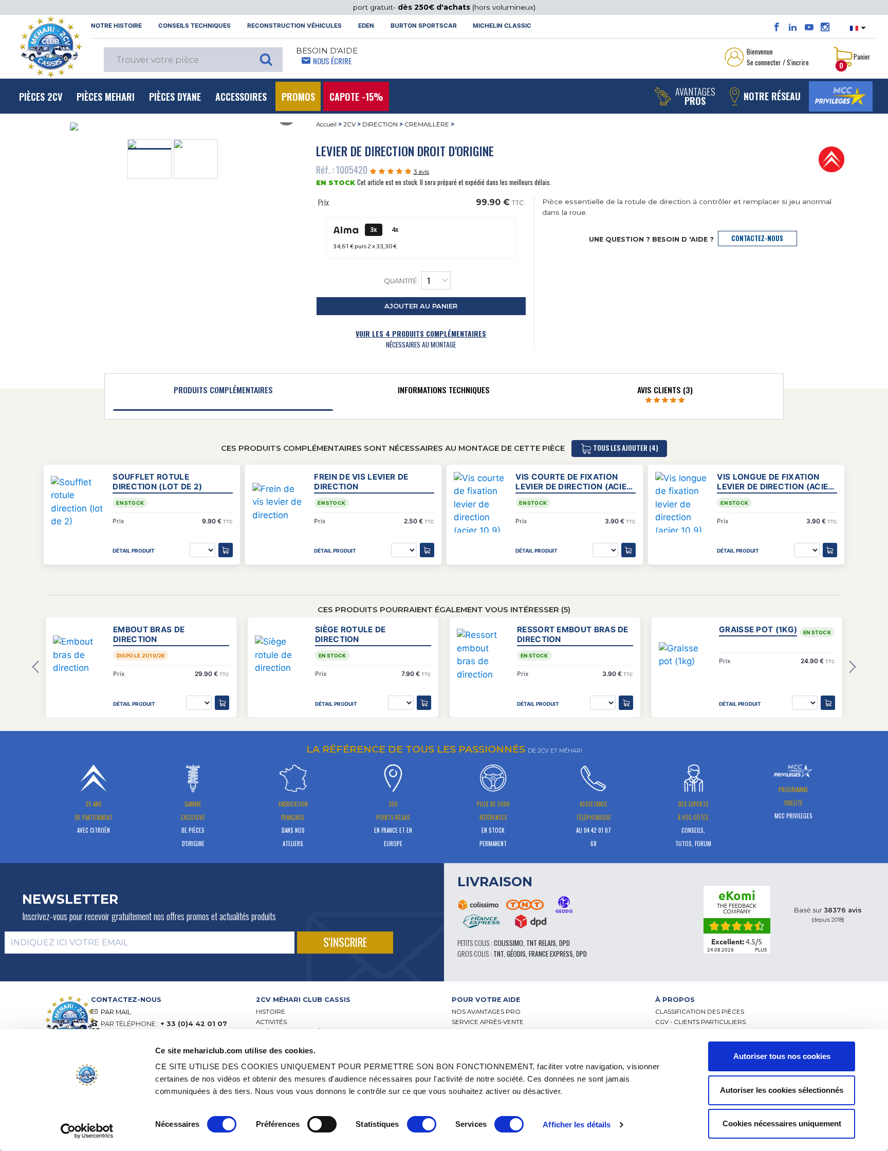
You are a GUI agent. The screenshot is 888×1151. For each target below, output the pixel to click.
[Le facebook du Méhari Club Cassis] (776, 27)
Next (852, 667)
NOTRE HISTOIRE (116, 25)
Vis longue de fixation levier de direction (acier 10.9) (775, 481)
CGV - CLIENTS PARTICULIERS (700, 1022)
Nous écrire (332, 60)
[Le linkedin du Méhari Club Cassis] (792, 27)
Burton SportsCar (424, 25)
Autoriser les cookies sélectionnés (781, 1090)
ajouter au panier (420, 306)
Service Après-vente (488, 1022)
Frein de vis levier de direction (361, 481)
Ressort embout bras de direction (572, 634)
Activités (271, 1022)
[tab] (223, 392)
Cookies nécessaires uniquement (782, 1123)
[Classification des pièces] (832, 159)
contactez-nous (757, 238)
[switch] (322, 1124)
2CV (349, 124)
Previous (36, 667)
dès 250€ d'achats (435, 7)
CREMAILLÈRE (426, 124)
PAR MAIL (116, 1012)
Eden (366, 25)
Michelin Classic (502, 25)
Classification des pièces (699, 1011)
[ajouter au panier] (222, 703)
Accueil (326, 124)
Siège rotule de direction (350, 634)
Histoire (270, 1011)
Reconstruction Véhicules (294, 25)
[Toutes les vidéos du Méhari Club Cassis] (809, 27)
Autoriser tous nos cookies (781, 1056)
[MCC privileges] (841, 96)
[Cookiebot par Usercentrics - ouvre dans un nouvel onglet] (87, 1131)
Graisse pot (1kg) (758, 629)
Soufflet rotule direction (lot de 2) (157, 481)
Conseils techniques (194, 25)
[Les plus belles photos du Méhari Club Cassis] (825, 27)
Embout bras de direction (148, 634)
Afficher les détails (576, 1124)
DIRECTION (380, 124)
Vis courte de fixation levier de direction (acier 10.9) (573, 481)
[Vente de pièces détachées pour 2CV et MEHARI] (50, 47)
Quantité (400, 281)
